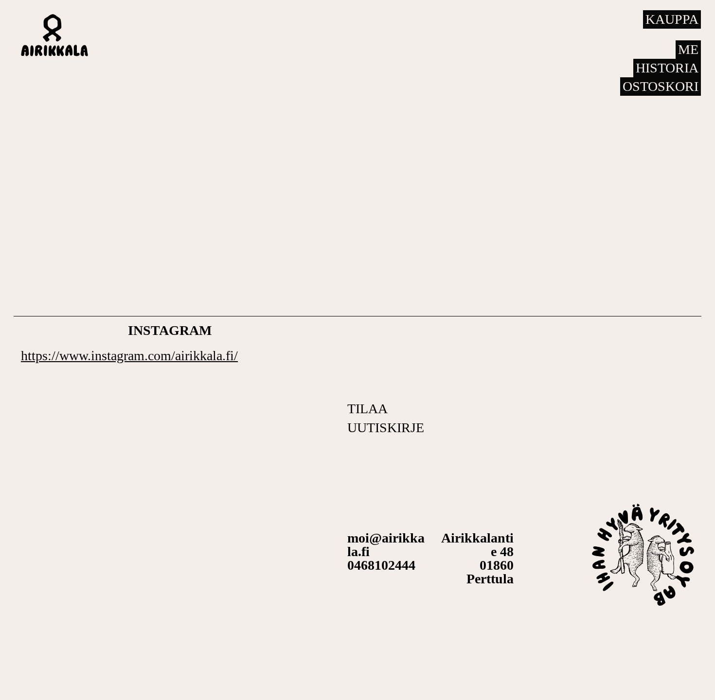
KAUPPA (671, 19)
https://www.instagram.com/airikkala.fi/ (129, 355)
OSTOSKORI (660, 86)
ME (688, 49)
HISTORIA (667, 67)
